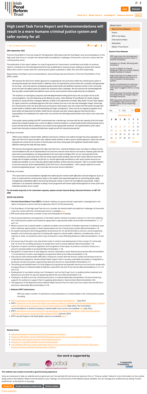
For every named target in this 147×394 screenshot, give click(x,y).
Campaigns (110, 15)
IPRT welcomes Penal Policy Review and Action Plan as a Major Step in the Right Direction (124, 95)
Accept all (7, 386)
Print (91, 46)
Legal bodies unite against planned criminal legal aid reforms (36, 339)
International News (119, 39)
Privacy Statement (9, 391)
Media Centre (95, 15)
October (135, 141)
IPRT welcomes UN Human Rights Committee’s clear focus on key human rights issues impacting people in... (123, 102)
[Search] (136, 3)
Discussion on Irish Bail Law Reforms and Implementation (34, 342)
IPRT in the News (118, 36)
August (113, 141)
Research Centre (125, 15)
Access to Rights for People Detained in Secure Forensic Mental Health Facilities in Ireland (124, 70)
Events (114, 32)
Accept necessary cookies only (28, 386)
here (63, 211)
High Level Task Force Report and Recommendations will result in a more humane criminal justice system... (123, 78)
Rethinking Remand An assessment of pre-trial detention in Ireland (38, 334)
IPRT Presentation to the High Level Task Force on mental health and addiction (43, 300)
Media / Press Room (120, 47)
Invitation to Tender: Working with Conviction (124, 64)
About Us (82, 15)
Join (125, 9)
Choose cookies (51, 386)
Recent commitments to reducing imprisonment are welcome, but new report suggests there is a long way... (124, 87)
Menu (138, 15)
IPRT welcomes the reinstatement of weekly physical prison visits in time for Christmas (124, 58)
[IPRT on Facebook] (140, 3)
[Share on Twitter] (97, 46)
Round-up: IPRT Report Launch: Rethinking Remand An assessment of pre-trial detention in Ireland (51, 337)
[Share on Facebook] (102, 46)
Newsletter (116, 43)
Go (137, 110)
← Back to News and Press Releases (21, 46)
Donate (136, 9)
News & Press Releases (121, 29)
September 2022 (124, 115)
